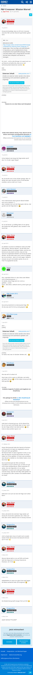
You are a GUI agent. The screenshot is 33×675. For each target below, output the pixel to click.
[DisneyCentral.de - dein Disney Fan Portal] (4, 2)
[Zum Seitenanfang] (30, 672)
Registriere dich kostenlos (14, 635)
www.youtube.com (24, 73)
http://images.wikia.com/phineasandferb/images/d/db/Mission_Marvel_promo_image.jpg (16, 45)
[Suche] (22, 2)
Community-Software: (16, 672)
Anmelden (9, 642)
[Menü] (30, 2)
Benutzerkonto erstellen (24, 642)
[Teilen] (30, 14)
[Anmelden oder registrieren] (26, 2)
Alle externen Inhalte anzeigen (16, 82)
